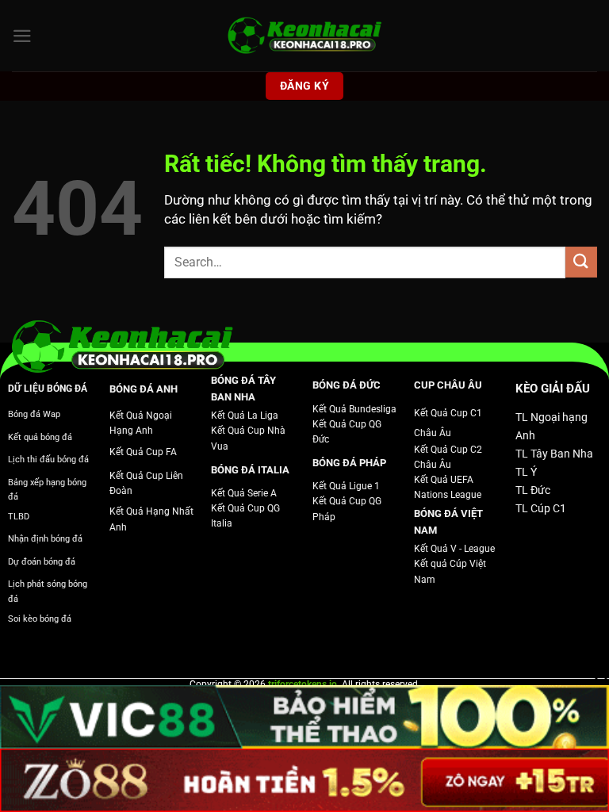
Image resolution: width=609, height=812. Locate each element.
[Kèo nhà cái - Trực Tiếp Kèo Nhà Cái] (304, 36)
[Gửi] (581, 262)
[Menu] (22, 36)
